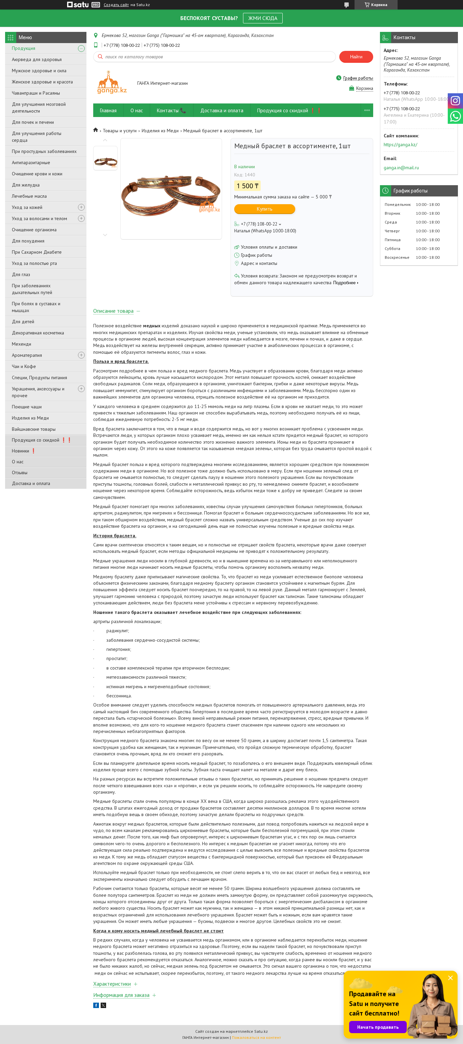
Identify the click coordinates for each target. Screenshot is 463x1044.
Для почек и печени (33, 122)
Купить (265, 209)
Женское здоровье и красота (42, 82)
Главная (108, 110)
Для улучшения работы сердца (36, 136)
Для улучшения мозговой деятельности (39, 107)
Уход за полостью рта (34, 263)
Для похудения (28, 241)
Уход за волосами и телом (39, 218)
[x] (103, 1006)
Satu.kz (261, 1031)
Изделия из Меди (30, 418)
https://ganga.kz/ (400, 144)
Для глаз (21, 274)
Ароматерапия (27, 355)
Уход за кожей (27, 207)
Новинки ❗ (24, 451)
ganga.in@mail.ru (401, 168)
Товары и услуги (120, 131)
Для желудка (26, 185)
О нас (17, 462)
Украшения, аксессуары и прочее (38, 392)
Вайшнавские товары (34, 429)
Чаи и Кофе (24, 366)
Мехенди (21, 344)
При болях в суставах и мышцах (36, 307)
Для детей (23, 321)
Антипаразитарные (31, 162)
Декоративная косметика (38, 333)
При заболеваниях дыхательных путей (32, 289)
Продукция (23, 48)
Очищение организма (34, 230)
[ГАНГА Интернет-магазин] (112, 83)
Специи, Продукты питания (39, 377)
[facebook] (96, 1006)
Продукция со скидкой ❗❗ (42, 440)
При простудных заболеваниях (44, 151)
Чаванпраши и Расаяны (36, 93)
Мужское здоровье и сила (39, 70)
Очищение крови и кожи (37, 174)
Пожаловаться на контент (256, 1037)
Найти (356, 56)
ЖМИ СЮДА (262, 18)
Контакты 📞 (171, 110)
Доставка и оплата (31, 483)
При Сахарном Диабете (37, 252)
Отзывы (19, 472)
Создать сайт (116, 4)
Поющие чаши (27, 407)
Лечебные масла (29, 196)
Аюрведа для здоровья (37, 59)
